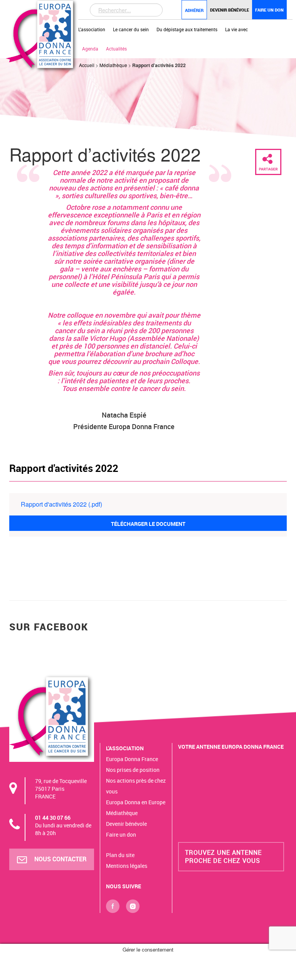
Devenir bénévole (229, 10)
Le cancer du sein (131, 29)
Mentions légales (126, 865)
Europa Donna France (132, 759)
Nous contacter (60, 859)
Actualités (116, 48)
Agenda (90, 48)
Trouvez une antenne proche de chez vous (223, 856)
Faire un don (269, 10)
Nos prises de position (133, 769)
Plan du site (120, 855)
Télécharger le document (148, 523)
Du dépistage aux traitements (186, 29)
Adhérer (194, 10)
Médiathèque (113, 65)
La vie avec (236, 29)
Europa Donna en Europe (135, 802)
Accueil (86, 65)
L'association (91, 29)
